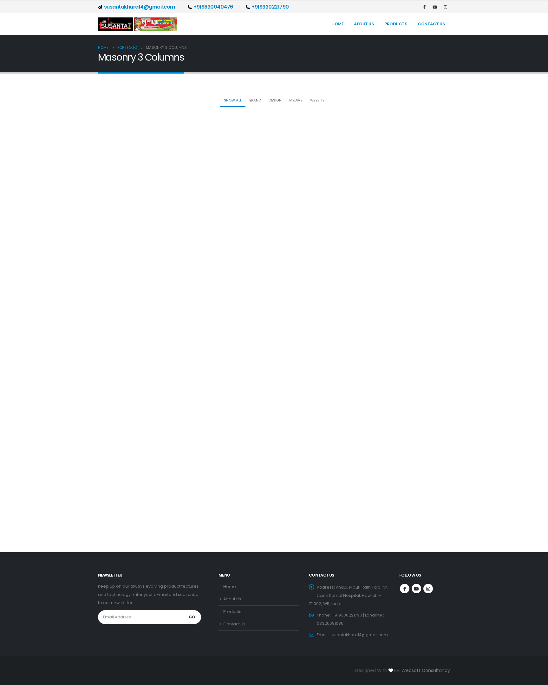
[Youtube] (434, 7)
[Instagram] (445, 7)
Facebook (404, 588)
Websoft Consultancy (425, 670)
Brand (255, 100)
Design (275, 100)
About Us (364, 24)
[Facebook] (424, 7)
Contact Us (431, 24)
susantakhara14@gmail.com (139, 6)
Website (317, 100)
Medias (296, 100)
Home (337, 24)
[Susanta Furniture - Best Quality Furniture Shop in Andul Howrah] (137, 24)
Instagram (428, 588)
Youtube (416, 588)
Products (395, 24)
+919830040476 (213, 6)
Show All (233, 100)
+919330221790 (270, 6)
